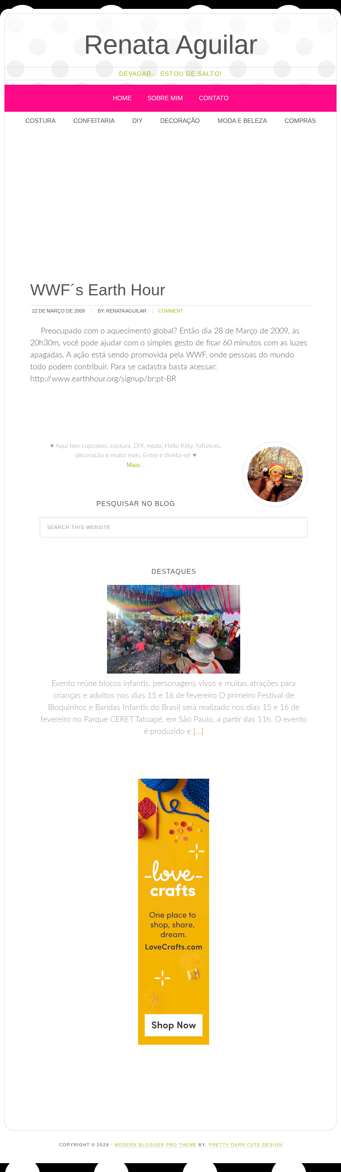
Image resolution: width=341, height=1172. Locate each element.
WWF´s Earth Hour (97, 290)
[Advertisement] (182, 204)
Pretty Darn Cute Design (245, 1144)
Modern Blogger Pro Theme (156, 1144)
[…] (197, 732)
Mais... (136, 464)
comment (170, 311)
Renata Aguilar (171, 44)
